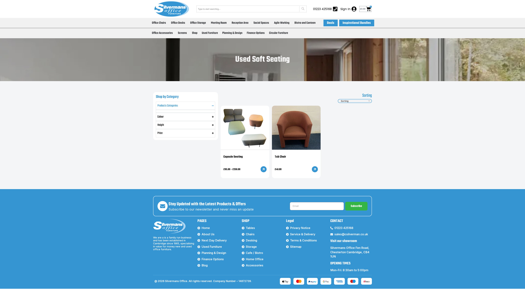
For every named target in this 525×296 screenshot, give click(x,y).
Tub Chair (280, 156)
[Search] (302, 9)
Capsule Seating (233, 156)
